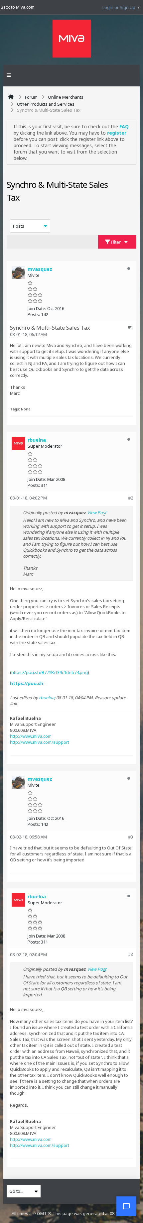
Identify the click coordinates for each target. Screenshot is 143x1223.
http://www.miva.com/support (39, 742)
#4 (130, 954)
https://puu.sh (26, 683)
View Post (96, 512)
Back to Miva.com (18, 7)
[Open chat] (126, 1206)
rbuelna (46, 698)
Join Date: (37, 308)
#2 (130, 498)
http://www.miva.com (31, 736)
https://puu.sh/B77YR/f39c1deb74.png (49, 672)
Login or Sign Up (118, 7)
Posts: (34, 314)
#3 (130, 837)
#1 (130, 327)
